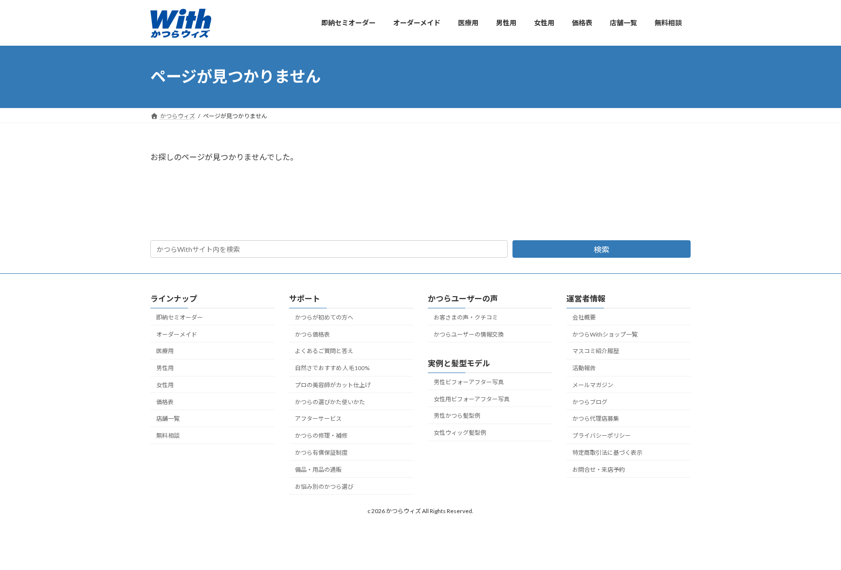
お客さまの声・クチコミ (466, 317)
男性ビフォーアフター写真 (469, 382)
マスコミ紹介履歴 (595, 351)
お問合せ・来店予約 (598, 469)
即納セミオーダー (179, 317)
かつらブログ (589, 402)
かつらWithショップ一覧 (605, 334)
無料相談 (168, 435)
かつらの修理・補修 (321, 435)
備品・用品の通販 (318, 469)
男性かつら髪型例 (457, 416)
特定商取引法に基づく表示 (607, 452)
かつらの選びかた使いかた (330, 402)
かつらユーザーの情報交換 (469, 334)
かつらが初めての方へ (324, 317)
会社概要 (584, 317)
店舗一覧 (168, 419)
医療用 (165, 351)
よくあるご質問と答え (324, 351)
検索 (601, 249)
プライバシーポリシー (601, 435)
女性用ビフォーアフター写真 (472, 399)
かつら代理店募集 (595, 419)
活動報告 (584, 368)
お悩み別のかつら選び (324, 486)
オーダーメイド (176, 334)
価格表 (165, 402)
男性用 (165, 368)
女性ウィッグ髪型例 (460, 432)
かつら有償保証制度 (321, 452)
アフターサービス (318, 419)
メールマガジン (592, 385)
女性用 (165, 385)
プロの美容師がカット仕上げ (333, 385)
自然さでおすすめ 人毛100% (332, 368)
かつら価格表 (312, 334)
